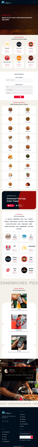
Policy (22, 426)
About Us (23, 414)
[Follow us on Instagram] (5, 421)
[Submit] (32, 437)
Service (3, 429)
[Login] (33, 2)
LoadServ (23, 446)
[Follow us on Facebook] (3, 421)
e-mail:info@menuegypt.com (25, 433)
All (5, 219)
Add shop (5, 434)
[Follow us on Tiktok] (7, 421)
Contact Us (23, 421)
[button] (17, 399)
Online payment (6, 441)
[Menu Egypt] (6, 2)
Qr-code (5, 439)
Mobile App (23, 419)
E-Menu (5, 436)
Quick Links (22, 411)
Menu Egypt (29, 440)
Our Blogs (23, 416)
